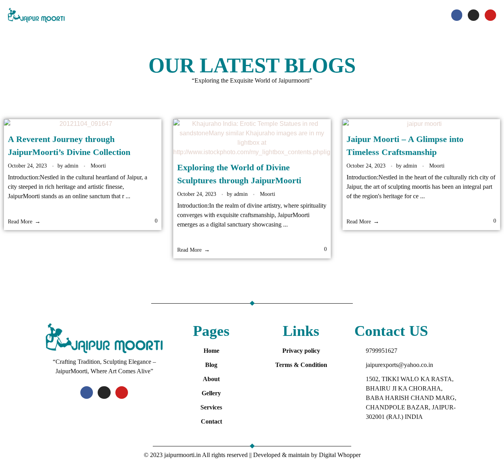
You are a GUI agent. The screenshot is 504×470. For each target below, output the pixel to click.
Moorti (98, 165)
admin (72, 165)
